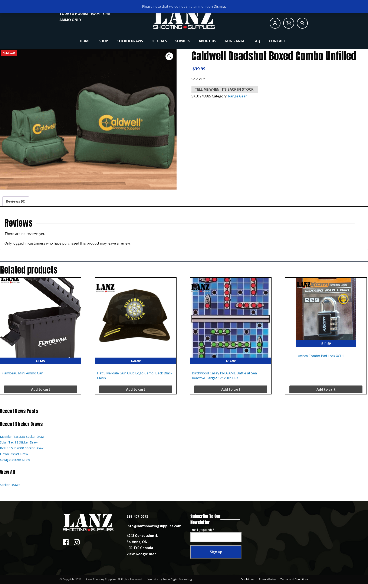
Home (85, 41)
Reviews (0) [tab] (15, 201)
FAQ (256, 41)
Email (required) (202, 530)
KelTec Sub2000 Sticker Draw (21, 448)
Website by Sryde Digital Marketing (170, 579)
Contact (277, 41)
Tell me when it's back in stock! (224, 89)
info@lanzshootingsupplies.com (153, 526)
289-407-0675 (137, 516)
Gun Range (235, 41)
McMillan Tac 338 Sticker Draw (22, 436)
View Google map (141, 554)
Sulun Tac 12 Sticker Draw (19, 442)
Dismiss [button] (220, 6)
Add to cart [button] (40, 389)
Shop (103, 41)
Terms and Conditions (294, 579)
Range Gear (237, 96)
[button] (169, 56)
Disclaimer (247, 579)
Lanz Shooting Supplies (101, 579)
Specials (159, 41)
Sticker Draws (129, 41)
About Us (207, 41)
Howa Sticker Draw (14, 454)
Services (182, 41)
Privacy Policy (267, 579)
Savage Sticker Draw (15, 459)
